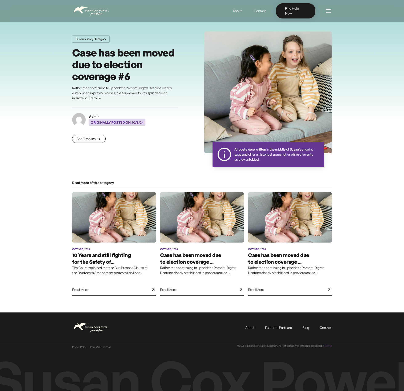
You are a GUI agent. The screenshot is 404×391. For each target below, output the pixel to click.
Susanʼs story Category (91, 39)
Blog (306, 327)
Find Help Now (292, 11)
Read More (80, 289)
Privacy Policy (79, 347)
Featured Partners (278, 327)
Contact (326, 327)
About (249, 327)
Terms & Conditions (100, 347)
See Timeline (86, 139)
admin (94, 116)
